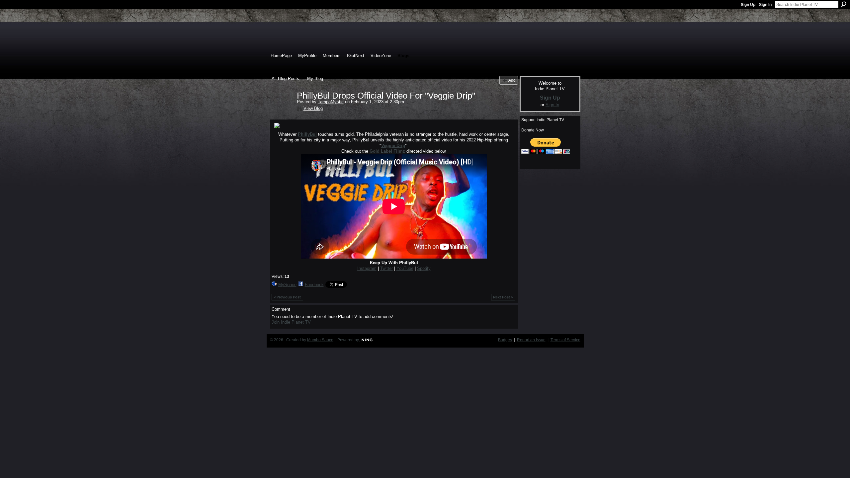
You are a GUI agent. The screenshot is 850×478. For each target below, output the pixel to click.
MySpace (287, 284)
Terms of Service (565, 340)
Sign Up (748, 4)
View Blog (313, 108)
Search (843, 4)
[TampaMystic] (282, 110)
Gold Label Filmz (387, 151)
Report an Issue (531, 340)
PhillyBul (307, 134)
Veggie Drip (393, 145)
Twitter (386, 268)
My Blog (315, 78)
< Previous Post (287, 297)
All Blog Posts (285, 78)
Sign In (765, 4)
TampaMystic (331, 101)
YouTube (404, 268)
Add (512, 80)
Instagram (367, 268)
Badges (505, 340)
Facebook (314, 284)
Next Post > (503, 297)
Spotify (424, 268)
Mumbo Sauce (320, 340)
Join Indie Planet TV (291, 322)
